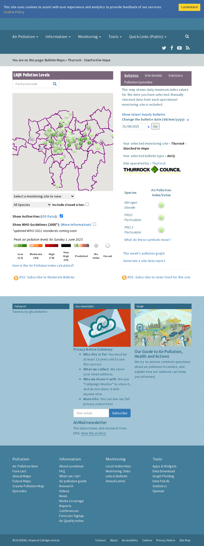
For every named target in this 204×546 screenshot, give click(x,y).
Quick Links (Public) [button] (146, 36)
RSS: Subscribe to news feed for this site (159, 277)
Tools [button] (113, 36)
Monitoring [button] (88, 36)
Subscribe (119, 413)
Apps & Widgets (165, 466)
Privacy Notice (165, 540)
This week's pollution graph (144, 253)
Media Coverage (71, 501)
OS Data (48, 216)
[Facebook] (171, 48)
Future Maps (21, 481)
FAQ (62, 471)
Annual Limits (115, 481)
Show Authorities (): (35, 216)
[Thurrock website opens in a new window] (152, 169)
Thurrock (159, 163)
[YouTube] (179, 48)
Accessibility (130, 540)
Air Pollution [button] (24, 36)
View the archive (93, 433)
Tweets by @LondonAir (30, 311)
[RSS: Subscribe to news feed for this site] (124, 277)
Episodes (19, 491)
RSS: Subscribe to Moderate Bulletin (46, 277)
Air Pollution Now (25, 466)
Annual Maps (21, 476)
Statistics (175, 75)
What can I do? (70, 476)
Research (66, 486)
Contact (100, 540)
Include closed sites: (69, 204)
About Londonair (71, 466)
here (109, 404)
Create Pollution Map (28, 486)
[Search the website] (187, 36)
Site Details (153, 75)
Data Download (164, 471)
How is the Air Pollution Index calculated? (43, 265)
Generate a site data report (144, 260)
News (63, 496)
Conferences (69, 511)
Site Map (184, 540)
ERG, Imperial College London (41, 540)
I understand (189, 7)
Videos (64, 491)
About (114, 540)
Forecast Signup (71, 516)
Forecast (19, 471)
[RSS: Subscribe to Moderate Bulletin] (16, 277)
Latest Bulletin (116, 476)
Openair (159, 491)
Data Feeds (161, 481)
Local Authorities (118, 466)
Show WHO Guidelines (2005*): (51, 224)
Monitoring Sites (118, 471)
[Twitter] (164, 48)
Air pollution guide (73, 481)
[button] (62, 127)
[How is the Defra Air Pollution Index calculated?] (20, 245)
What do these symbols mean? (147, 239)
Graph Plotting (163, 476)
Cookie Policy (14, 12)
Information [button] (57, 36)
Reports (65, 506)
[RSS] (188, 48)
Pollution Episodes (138, 82)
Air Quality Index (71, 520)
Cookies (147, 540)
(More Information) (76, 224)
